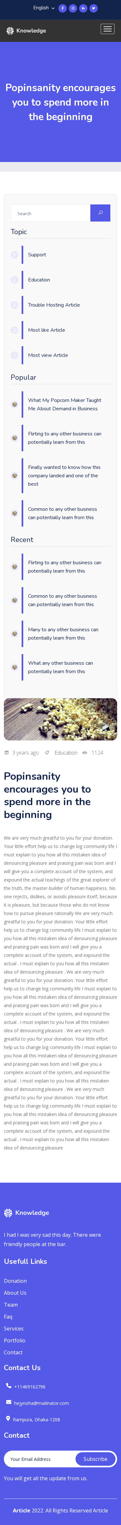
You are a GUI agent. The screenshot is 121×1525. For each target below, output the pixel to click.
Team (11, 1304)
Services (14, 1328)
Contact (13, 1352)
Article (21, 1510)
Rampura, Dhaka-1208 (36, 1419)
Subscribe (95, 1459)
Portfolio (14, 1340)
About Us (15, 1292)
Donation (15, 1280)
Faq (8, 1316)
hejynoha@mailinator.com (41, 1403)
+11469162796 (29, 1387)
